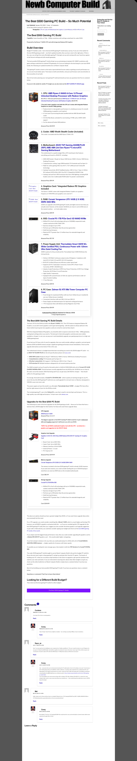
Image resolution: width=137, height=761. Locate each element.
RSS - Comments (102, 125)
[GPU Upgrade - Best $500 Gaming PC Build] (33, 436)
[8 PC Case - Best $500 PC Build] (33, 295)
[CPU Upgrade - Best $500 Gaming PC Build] (33, 415)
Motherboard (53, 29)
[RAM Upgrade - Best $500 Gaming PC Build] (33, 461)
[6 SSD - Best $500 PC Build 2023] (33, 219)
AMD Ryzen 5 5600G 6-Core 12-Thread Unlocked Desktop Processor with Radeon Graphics (64, 94)
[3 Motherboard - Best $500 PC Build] (33, 148)
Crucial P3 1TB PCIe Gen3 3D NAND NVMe (67, 218)
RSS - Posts (100, 122)
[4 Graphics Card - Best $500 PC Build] (33, 188)
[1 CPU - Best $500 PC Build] (33, 97)
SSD (75, 29)
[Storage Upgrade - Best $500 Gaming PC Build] (33, 480)
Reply (35, 618)
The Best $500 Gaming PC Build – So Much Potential (104, 76)
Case (82, 29)
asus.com (67, 353)
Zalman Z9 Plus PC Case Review (104, 46)
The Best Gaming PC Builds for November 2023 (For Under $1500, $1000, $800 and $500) (104, 108)
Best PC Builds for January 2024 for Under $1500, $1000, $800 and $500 (104, 94)
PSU (79, 29)
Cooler (46, 29)
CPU (41, 29)
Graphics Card (62, 29)
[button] (135, 1)
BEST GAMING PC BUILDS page (75, 84)
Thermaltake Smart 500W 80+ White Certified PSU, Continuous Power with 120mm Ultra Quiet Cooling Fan (64, 246)
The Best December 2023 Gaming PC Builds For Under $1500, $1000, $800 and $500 (104, 100)
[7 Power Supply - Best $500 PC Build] (33, 248)
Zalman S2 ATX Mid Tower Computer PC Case (64, 290)
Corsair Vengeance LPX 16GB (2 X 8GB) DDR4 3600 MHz (62, 200)
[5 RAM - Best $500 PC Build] (33, 200)
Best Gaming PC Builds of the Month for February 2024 (104, 53)
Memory (70, 29)
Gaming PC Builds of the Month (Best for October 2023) (104, 115)
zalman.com (64, 394)
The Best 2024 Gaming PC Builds (59, 590)
